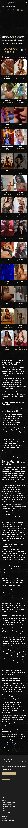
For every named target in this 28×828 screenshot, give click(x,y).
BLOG (4, 797)
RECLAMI (5, 809)
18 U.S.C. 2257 (6, 813)
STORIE (5, 787)
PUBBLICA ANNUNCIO (8, 769)
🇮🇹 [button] (26, 2)
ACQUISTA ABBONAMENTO (9, 773)
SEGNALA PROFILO (8, 793)
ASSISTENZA (6, 778)
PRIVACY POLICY (7, 804)
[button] (2, 2)
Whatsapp (6, 818)
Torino (6, 6)
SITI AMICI (6, 795)
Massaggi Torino (12, 745)
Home (3, 6)
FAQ (4, 791)
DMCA (4, 811)
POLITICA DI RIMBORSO (9, 806)
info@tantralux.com (8, 820)
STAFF (4, 789)
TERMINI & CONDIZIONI (9, 802)
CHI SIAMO (6, 785)
